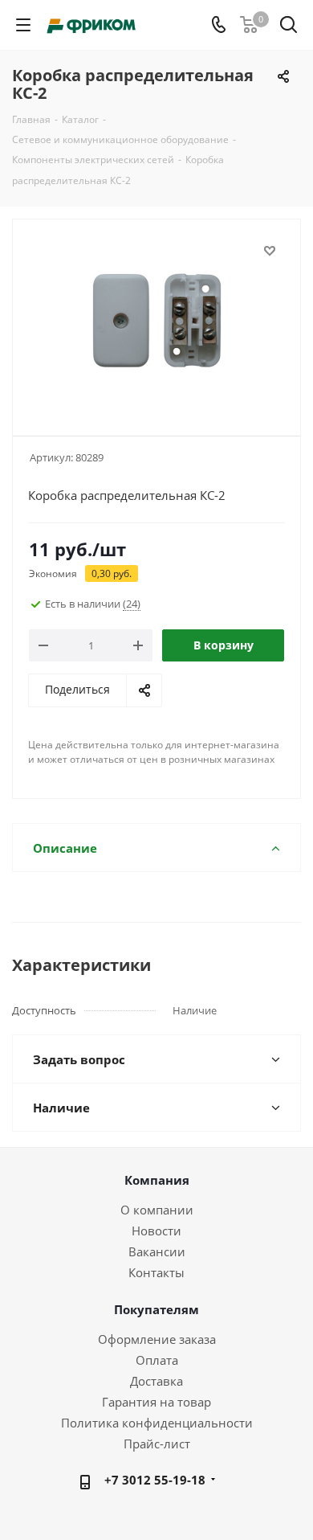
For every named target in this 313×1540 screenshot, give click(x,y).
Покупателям (156, 1309)
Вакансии (156, 1251)
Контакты (156, 1272)
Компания (156, 1180)
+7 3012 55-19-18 (154, 1480)
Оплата (157, 1360)
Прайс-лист (157, 1444)
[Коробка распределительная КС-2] (156, 320)
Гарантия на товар (156, 1402)
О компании (156, 1210)
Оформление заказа (157, 1339)
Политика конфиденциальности (157, 1423)
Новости (156, 1231)
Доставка (156, 1381)
